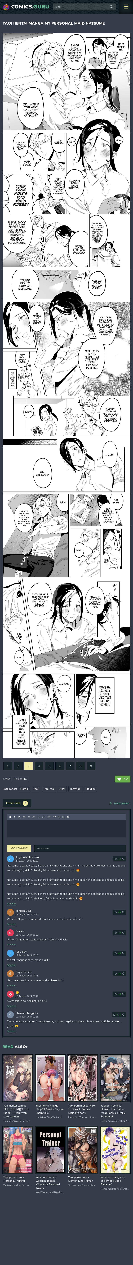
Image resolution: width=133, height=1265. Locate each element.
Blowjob (75, 789)
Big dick (90, 789)
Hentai (24, 789)
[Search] (111, 6)
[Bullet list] (39, 817)
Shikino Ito (20, 779)
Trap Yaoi (49, 789)
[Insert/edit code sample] (59, 817)
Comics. (30, 6)
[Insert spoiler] (63, 817)
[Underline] (19, 817)
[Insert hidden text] (68, 817)
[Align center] (29, 817)
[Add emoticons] (49, 817)
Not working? (121, 803)
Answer (11, 903)
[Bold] (10, 817)
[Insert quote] (54, 817)
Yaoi (35, 789)
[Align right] (33, 817)
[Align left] (24, 817)
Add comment (18, 848)
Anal (62, 789)
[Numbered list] (43, 817)
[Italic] (14, 817)
